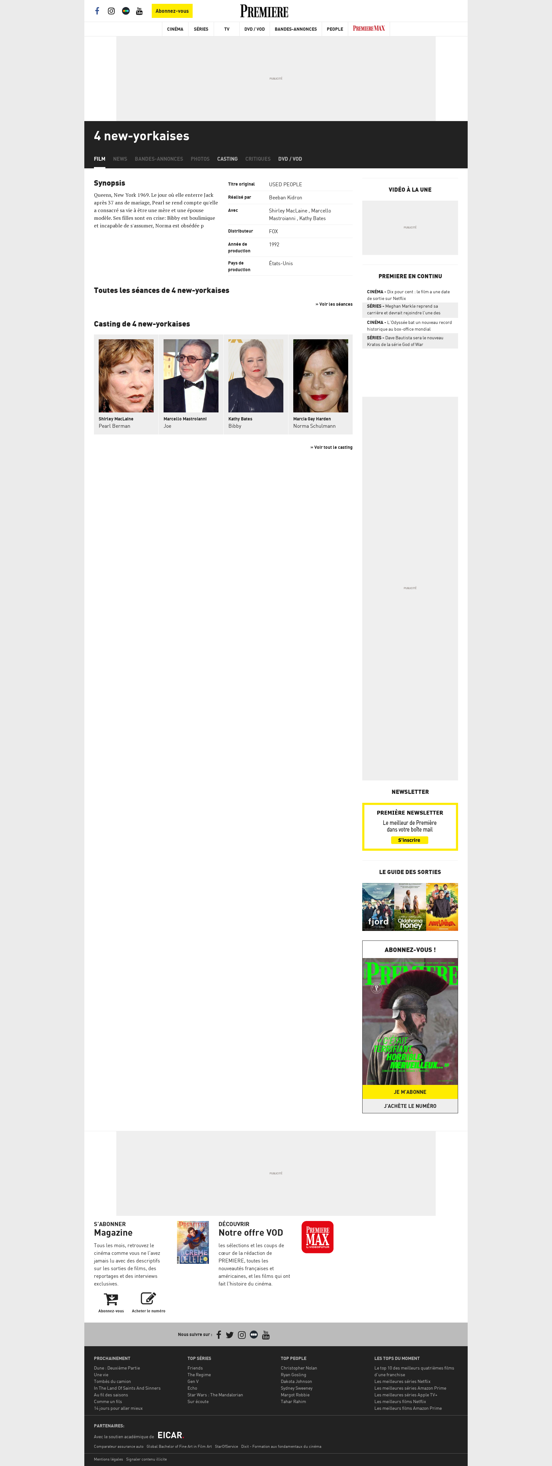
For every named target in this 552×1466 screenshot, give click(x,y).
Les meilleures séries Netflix (402, 1381)
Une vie (101, 1374)
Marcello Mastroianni (185, 418)
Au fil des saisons (111, 1394)
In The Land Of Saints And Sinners (127, 1388)
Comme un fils (108, 1401)
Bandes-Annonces (296, 29)
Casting (227, 159)
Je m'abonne (410, 1092)
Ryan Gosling (293, 1374)
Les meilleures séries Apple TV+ (405, 1394)
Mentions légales (108, 1459)
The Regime (199, 1374)
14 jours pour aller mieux (118, 1408)
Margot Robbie (295, 1394)
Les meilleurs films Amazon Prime (408, 1408)
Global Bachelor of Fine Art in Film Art (179, 1446)
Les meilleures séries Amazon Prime (410, 1388)
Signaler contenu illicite (146, 1459)
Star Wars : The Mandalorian (215, 1394)
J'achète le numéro (410, 1106)
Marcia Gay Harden (312, 418)
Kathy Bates (312, 218)
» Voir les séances (334, 304)
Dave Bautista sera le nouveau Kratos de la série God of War (405, 341)
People (335, 29)
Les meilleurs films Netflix (400, 1401)
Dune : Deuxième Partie (117, 1367)
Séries (201, 29)
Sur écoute (198, 1401)
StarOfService (226, 1446)
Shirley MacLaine (288, 210)
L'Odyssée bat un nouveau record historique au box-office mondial (409, 325)
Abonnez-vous (172, 11)
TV (226, 29)
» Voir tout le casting (331, 447)
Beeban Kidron (285, 197)
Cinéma (175, 29)
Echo (192, 1388)
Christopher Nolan (299, 1367)
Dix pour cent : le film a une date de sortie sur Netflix (408, 295)
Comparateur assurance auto (118, 1446)
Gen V (193, 1381)
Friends (195, 1367)
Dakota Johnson (296, 1381)
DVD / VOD (254, 29)
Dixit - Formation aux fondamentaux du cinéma (281, 1446)
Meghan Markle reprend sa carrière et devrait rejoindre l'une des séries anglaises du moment (404, 310)
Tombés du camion (112, 1381)
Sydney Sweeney (296, 1388)
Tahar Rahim (293, 1401)
